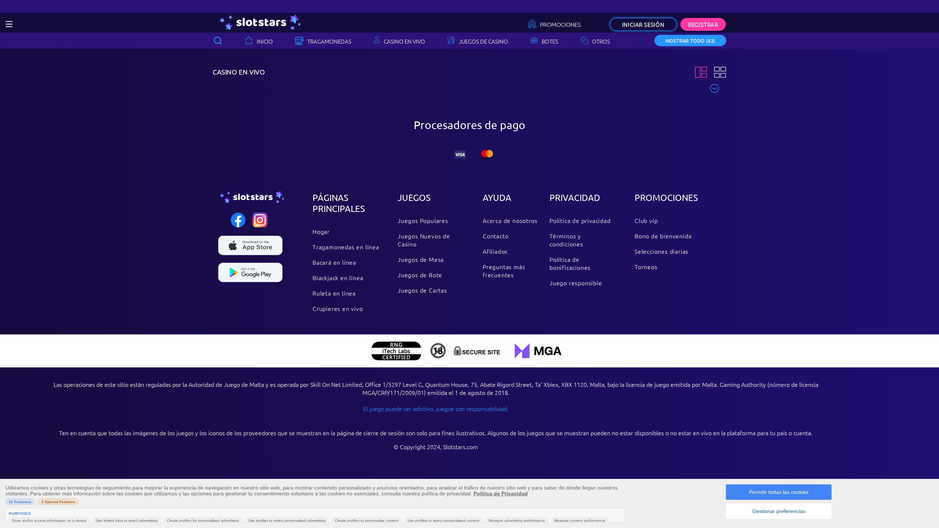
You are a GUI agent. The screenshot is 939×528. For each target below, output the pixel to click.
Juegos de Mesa (421, 259)
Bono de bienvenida (663, 236)
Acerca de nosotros (510, 220)
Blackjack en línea (338, 278)
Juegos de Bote (420, 275)
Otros (601, 41)
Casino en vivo (404, 41)
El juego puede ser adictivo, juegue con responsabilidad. (435, 408)
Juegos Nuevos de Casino (424, 240)
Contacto (495, 236)
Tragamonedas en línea (346, 247)
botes (550, 41)
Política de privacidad (580, 220)
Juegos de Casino (483, 41)
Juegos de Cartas (422, 290)
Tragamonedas (329, 41)
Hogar (321, 231)
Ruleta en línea (334, 293)
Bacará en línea (334, 262)
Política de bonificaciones (570, 263)
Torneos (646, 267)
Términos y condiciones (566, 240)
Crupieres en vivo (338, 308)
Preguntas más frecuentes (504, 271)
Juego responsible (575, 283)
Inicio (265, 41)
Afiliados (495, 251)
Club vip (646, 220)
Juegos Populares (423, 220)
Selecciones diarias (661, 251)
